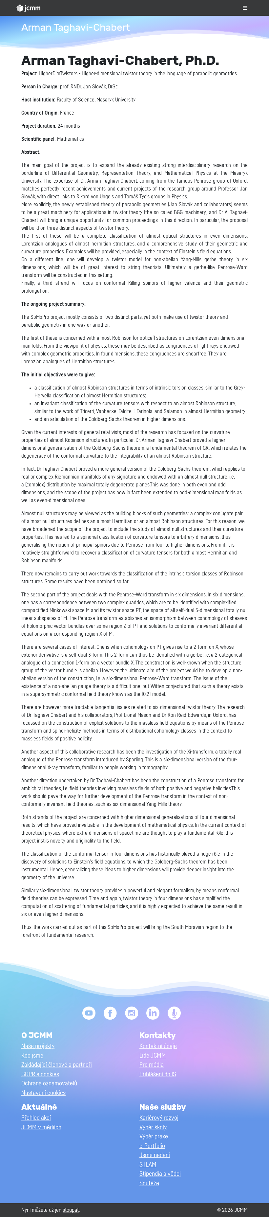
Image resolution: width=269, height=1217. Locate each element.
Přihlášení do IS (157, 1074)
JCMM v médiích (41, 1127)
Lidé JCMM (152, 1056)
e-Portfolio (152, 1146)
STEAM (147, 1165)
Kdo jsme (32, 1056)
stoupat (71, 1210)
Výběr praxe (153, 1137)
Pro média (151, 1065)
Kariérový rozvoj (158, 1118)
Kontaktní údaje (158, 1046)
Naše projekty (37, 1046)
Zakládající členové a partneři (56, 1065)
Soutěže (149, 1183)
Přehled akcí (36, 1118)
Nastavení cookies (43, 1093)
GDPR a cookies (40, 1074)
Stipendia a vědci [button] (160, 1174)
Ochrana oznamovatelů (49, 1084)
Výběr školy (153, 1127)
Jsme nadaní (154, 1155)
